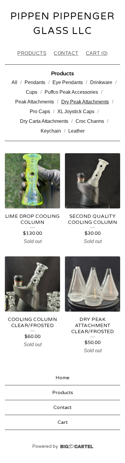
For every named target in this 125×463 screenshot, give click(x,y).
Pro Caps (40, 111)
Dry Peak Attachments (85, 101)
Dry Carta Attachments (44, 121)
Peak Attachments (34, 101)
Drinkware (101, 82)
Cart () (97, 53)
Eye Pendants (67, 82)
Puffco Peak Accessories (71, 92)
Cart (63, 422)
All (14, 82)
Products (31, 53)
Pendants (35, 82)
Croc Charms (90, 121)
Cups (31, 92)
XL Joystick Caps (75, 111)
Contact (66, 53)
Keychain (51, 130)
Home (62, 378)
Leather (76, 130)
